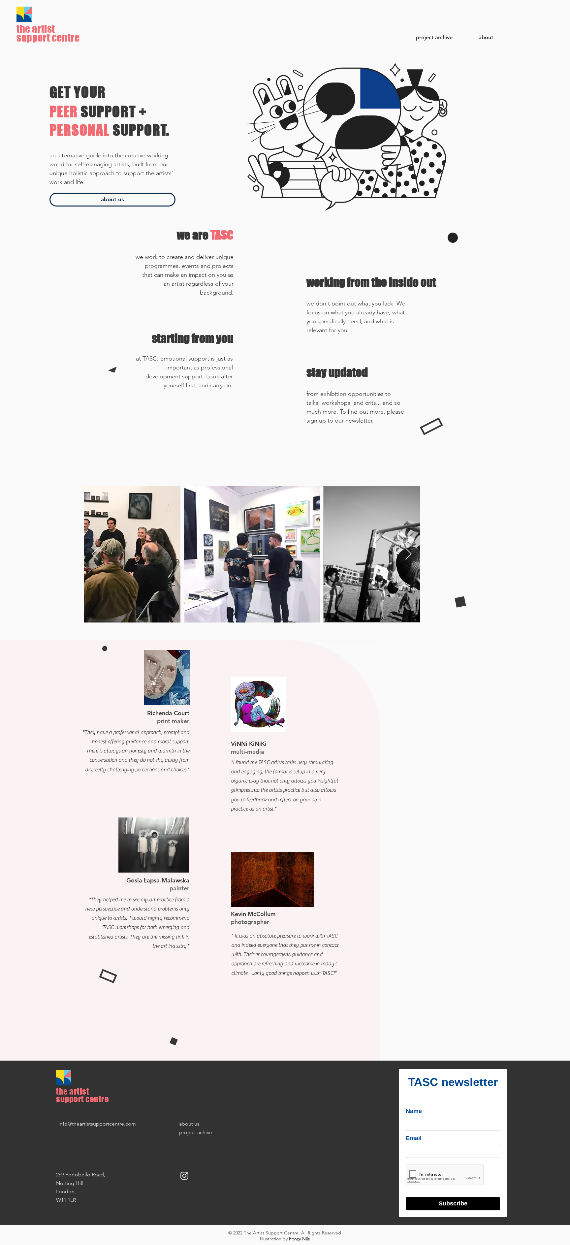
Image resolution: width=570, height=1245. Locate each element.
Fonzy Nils (299, 1239)
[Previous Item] (95, 554)
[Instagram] (184, 1175)
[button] (478, 37)
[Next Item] (408, 554)
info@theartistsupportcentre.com (97, 1124)
